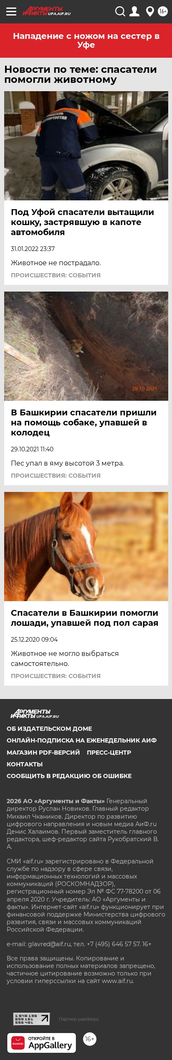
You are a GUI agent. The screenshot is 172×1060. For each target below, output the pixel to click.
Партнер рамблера (79, 1019)
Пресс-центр (109, 752)
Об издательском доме (49, 728)
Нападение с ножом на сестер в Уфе (86, 40)
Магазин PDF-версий (43, 752)
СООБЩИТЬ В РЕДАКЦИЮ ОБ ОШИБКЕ (69, 776)
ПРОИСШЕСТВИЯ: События (56, 275)
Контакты (25, 764)
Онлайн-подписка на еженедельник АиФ (82, 740)
